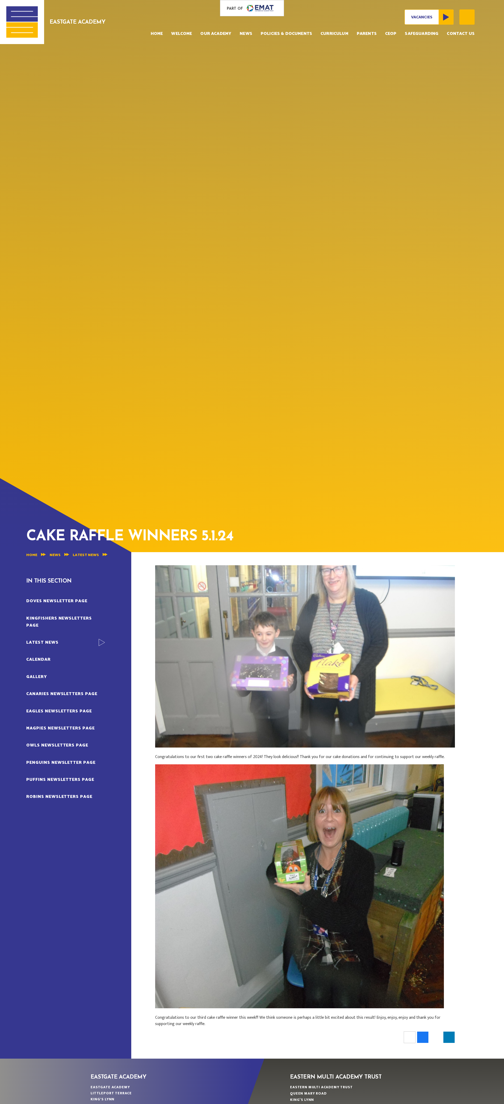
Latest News (86, 555)
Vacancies (421, 17)
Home (31, 555)
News (55, 555)
